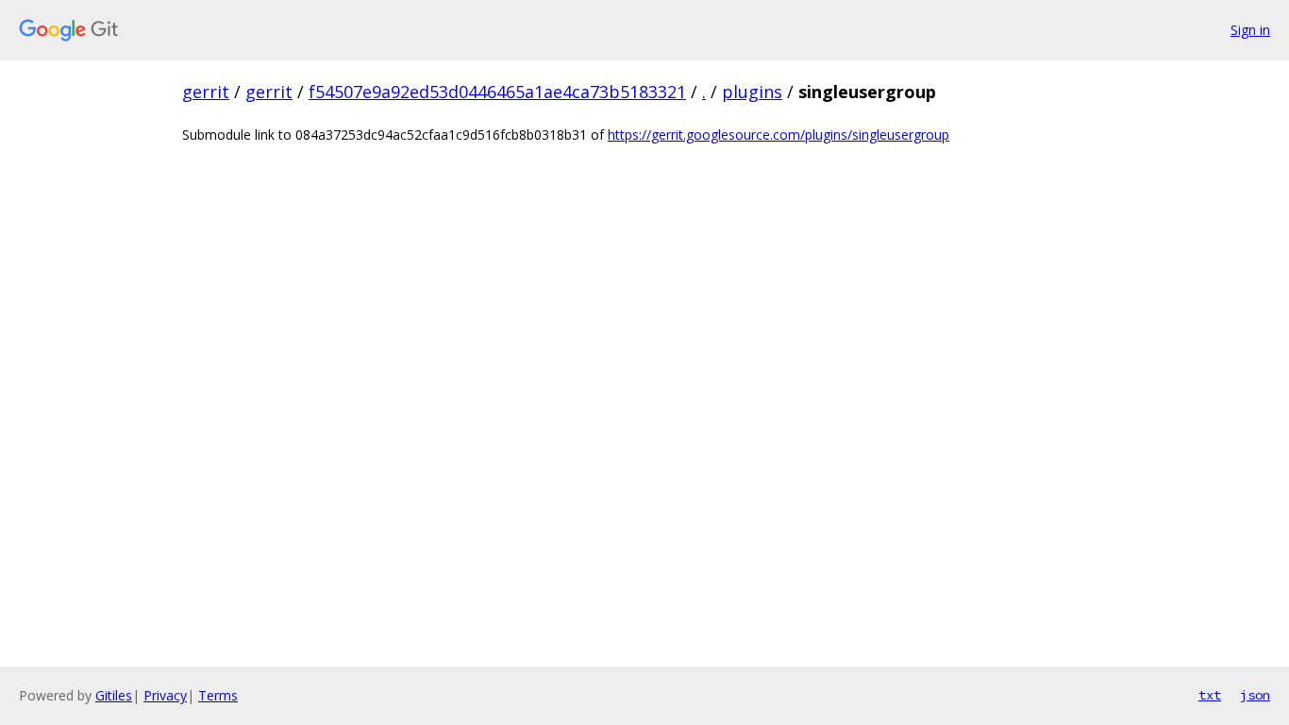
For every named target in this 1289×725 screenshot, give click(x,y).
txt (1209, 694)
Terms (218, 695)
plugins (752, 91)
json (1255, 694)
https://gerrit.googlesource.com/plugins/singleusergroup (778, 134)
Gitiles (113, 695)
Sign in (1250, 30)
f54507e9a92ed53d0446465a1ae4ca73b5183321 (497, 91)
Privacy (165, 695)
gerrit (205, 91)
